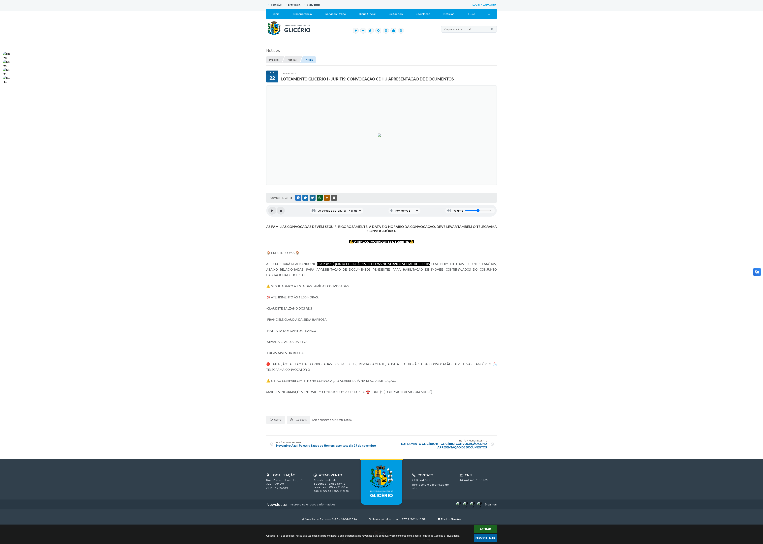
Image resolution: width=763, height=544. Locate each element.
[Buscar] (492, 29)
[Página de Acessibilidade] (401, 31)
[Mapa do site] (393, 31)
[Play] (272, 211)
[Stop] (281, 211)
